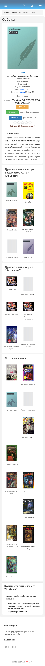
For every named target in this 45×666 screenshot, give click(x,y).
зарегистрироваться (17, 611)
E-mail (13, 647)
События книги (22, 96)
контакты (20, 632)
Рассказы (23, 12)
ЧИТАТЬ (13, 112)
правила (7, 634)
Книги (14, 12)
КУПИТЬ (23, 107)
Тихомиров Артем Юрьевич (25, 76)
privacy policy (16, 634)
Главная (7, 12)
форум (13, 632)
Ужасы (22, 72)
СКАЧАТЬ (16, 118)
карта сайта (29, 632)
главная (7, 632)
